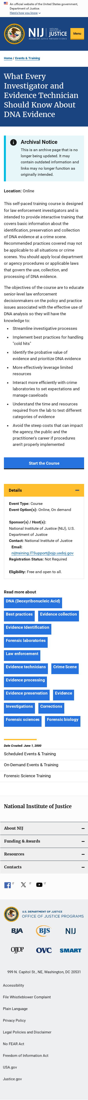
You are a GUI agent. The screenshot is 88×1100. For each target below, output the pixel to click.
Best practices (19, 614)
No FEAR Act (13, 1044)
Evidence (63, 693)
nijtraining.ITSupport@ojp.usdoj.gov (42, 553)
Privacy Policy (14, 1020)
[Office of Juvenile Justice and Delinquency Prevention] (17, 954)
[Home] (48, 33)
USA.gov (10, 1067)
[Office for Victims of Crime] (44, 953)
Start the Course (44, 463)
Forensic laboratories (26, 640)
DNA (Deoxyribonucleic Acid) (33, 601)
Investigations (19, 706)
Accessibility (13, 985)
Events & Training (27, 58)
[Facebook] (9, 886)
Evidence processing (25, 680)
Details (15, 490)
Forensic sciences (23, 719)
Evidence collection (58, 614)
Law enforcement (22, 653)
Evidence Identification (27, 627)
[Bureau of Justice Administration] (17, 934)
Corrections (51, 706)
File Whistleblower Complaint (27, 997)
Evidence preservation (27, 693)
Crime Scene (65, 666)
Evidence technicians (26, 666)
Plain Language (15, 1009)
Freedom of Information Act (25, 1055)
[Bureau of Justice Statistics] (44, 937)
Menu (77, 33)
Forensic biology (62, 719)
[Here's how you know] (44, 8)
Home (8, 58)
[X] (25, 886)
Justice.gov (12, 1079)
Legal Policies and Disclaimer (27, 1032)
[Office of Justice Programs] (14, 33)
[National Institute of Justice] (71, 935)
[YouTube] (41, 886)
